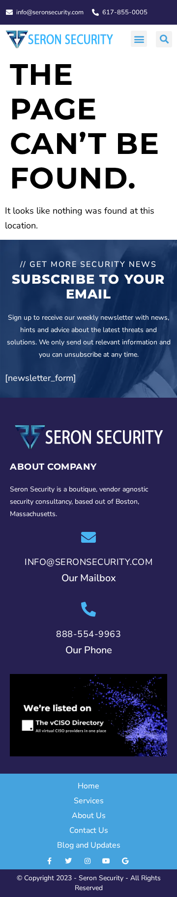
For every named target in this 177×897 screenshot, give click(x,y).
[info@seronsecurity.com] (88, 537)
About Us (89, 816)
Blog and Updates (88, 845)
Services (89, 801)
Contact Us (88, 830)
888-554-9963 (88, 634)
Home (88, 786)
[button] (139, 39)
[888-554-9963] (88, 609)
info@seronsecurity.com (88, 562)
